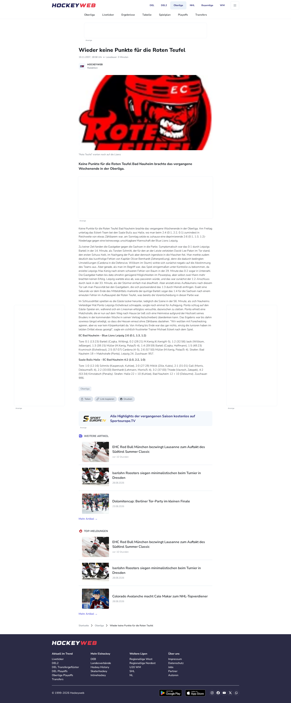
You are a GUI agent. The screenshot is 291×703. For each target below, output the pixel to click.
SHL (132, 671)
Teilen (88, 399)
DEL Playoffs (60, 671)
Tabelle (147, 15)
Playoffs (183, 15)
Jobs (170, 667)
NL (131, 675)
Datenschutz (176, 663)
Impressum (175, 659)
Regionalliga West (141, 659)
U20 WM (135, 667)
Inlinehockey (98, 675)
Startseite (84, 625)
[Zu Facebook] (218, 693)
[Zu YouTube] (224, 693)
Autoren (173, 675)
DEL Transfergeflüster (65, 667)
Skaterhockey (99, 671)
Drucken (128, 399)
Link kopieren (107, 399)
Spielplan (165, 15)
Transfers (201, 15)
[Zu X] (230, 693)
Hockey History (100, 667)
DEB (93, 659)
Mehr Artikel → (88, 519)
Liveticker (108, 15)
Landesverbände (101, 663)
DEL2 (55, 663)
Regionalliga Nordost (143, 663)
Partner (172, 671)
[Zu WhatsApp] (236, 693)
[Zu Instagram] (212, 693)
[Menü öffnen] (235, 5)
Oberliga (89, 15)
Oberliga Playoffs (62, 675)
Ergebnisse (128, 15)
